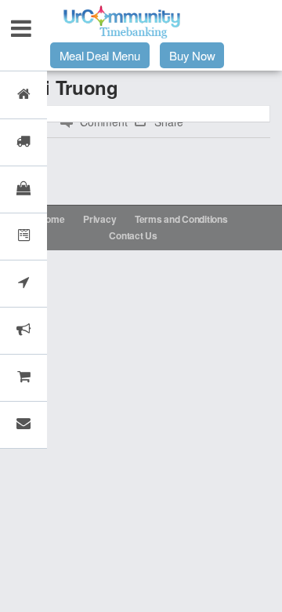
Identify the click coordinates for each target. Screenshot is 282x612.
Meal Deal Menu (100, 55)
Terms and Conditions (181, 219)
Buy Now (192, 55)
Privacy (99, 219)
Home (52, 219)
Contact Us (133, 235)
